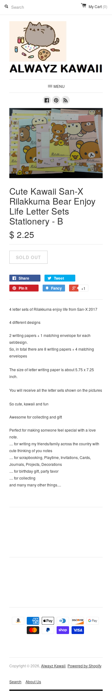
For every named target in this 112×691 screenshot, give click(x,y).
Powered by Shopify (84, 665)
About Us (33, 681)
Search (15, 681)
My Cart (98, 6)
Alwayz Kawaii (53, 665)
